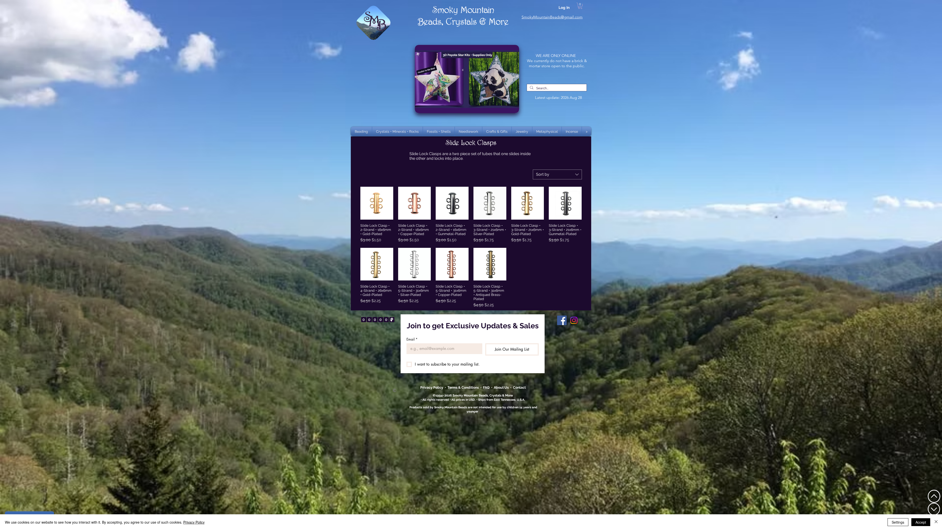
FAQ (486, 387)
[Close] (936, 522)
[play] (507, 49)
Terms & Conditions (463, 387)
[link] (580, 6)
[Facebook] (562, 320)
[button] (397, 131)
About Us (502, 387)
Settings (898, 522)
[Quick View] (376, 203)
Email (412, 339)
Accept (921, 522)
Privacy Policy (432, 387)
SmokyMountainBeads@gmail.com (552, 17)
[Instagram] (574, 320)
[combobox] (557, 174)
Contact (519, 387)
